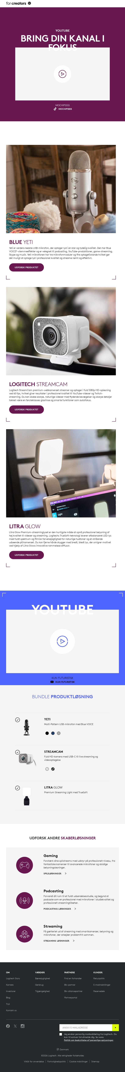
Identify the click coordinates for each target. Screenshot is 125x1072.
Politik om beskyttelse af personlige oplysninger (88, 1040)
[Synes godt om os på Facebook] (8, 1026)
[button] (18, 3)
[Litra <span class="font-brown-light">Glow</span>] (26, 795)
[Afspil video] (62, 74)
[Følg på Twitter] (15, 1026)
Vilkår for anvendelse (34, 1061)
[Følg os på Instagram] (22, 1026)
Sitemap (95, 1061)
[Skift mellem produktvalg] (17, 720)
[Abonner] (115, 1027)
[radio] (47, 733)
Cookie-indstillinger (78, 1061)
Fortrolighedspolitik (56, 1061)
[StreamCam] (26, 760)
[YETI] (26, 727)
